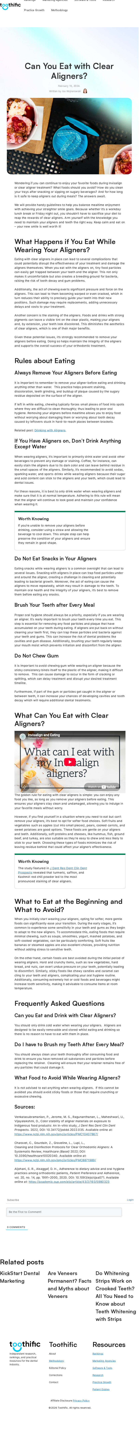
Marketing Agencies (104, 1360)
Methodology (59, 10)
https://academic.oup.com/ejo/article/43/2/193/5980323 (69, 1181)
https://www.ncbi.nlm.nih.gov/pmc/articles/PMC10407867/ (56, 1134)
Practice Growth (34, 10)
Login (130, 1199)
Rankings (98, 1353)
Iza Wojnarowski (71, 91)
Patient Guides (101, 1389)
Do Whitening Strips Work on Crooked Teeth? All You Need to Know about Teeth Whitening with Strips (116, 1296)
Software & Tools (102, 1367)
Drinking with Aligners (49, 430)
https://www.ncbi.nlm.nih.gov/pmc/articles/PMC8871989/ (55, 1160)
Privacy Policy (81, 1400)
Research (98, 1375)
